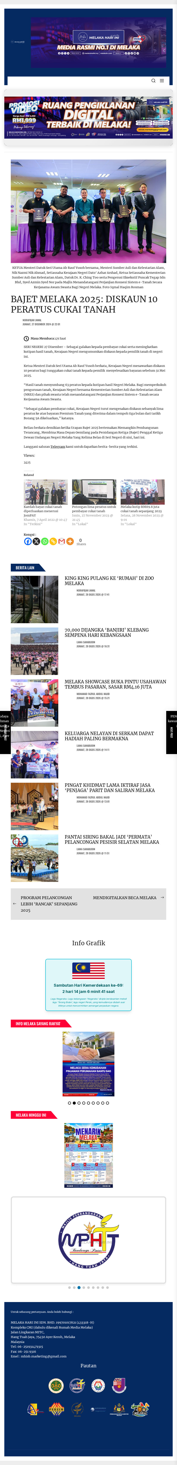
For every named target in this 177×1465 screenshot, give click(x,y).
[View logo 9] (107, 1287)
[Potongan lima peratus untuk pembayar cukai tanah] (94, 492)
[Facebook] (28, 541)
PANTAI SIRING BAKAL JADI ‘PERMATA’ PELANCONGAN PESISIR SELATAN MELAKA (112, 839)
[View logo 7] (98, 1287)
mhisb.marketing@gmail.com (43, 1356)
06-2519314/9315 (30, 1347)
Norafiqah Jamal (32, 320)
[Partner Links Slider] (88, 1240)
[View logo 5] (88, 1287)
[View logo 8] (102, 1287)
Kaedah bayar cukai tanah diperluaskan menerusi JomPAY (43, 511)
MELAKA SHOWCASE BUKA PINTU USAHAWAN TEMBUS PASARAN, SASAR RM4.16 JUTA (115, 684)
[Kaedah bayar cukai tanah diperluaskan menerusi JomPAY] (46, 492)
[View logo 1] (69, 1287)
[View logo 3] (79, 1287)
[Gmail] (61, 541)
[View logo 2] (74, 1287)
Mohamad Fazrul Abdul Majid (93, 694)
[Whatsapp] (45, 541)
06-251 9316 (27, 1352)
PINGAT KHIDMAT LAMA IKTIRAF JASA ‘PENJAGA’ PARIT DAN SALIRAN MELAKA (110, 788)
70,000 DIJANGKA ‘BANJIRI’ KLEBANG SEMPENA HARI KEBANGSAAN (107, 632)
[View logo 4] (83, 1287)
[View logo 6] (93, 1287)
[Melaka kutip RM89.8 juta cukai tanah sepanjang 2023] (143, 492)
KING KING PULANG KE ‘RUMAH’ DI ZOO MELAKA (109, 581)
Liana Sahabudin (86, 642)
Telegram (58, 447)
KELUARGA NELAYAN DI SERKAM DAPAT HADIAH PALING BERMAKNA (109, 736)
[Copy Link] (53, 541)
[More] (70, 541)
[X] (36, 541)
